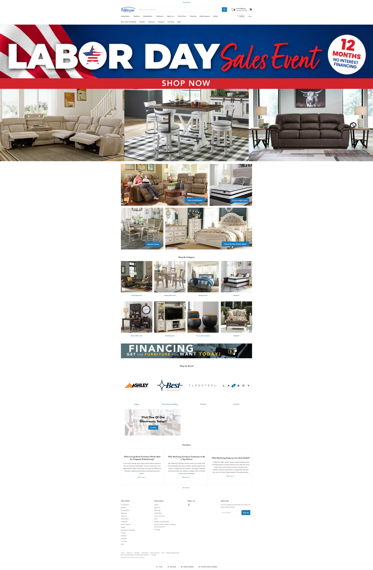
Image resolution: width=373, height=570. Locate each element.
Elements (151, 22)
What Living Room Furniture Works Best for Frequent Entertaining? (142, 458)
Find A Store (182, 16)
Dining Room (147, 16)
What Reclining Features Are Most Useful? (231, 458)
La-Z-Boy (171, 22)
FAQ (155, 519)
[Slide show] (186, 93)
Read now (141, 477)
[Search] (224, 9)
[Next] (368, 93)
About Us (157, 507)
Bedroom (159, 16)
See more (185, 487)
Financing (193, 16)
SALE (179, 22)
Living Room (125, 16)
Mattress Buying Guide (161, 521)
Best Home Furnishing (128, 22)
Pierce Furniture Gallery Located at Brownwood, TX (135, 555)
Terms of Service (159, 516)
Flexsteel (161, 22)
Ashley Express (205, 16)
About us (170, 16)
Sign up (246, 512)
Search (156, 505)
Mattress (137, 16)
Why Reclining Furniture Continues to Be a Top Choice (186, 458)
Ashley (215, 16)
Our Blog (157, 529)
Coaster (142, 22)
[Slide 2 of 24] (186, 93)
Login (250, 16)
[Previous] (5, 93)
